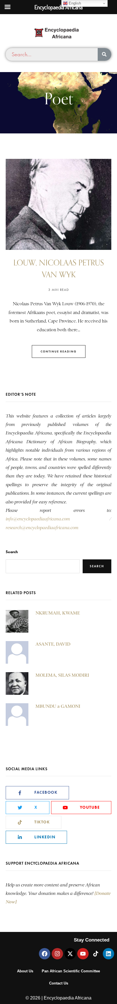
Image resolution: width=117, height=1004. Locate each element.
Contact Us (58, 983)
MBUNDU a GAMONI (57, 706)
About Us (25, 971)
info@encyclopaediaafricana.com (38, 519)
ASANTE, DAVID (52, 644)
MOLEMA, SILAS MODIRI (62, 675)
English (74, 3)
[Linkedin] (108, 953)
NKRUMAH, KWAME (57, 613)
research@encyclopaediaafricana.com (42, 527)
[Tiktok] (95, 953)
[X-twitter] (70, 953)
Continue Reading (59, 351)
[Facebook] (44, 953)
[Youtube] (83, 953)
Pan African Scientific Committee (71, 971)
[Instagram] (57, 953)
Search (12, 551)
